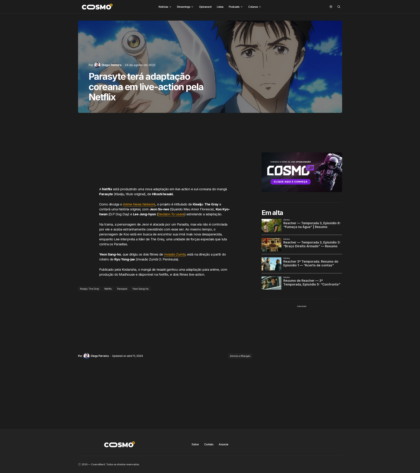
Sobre (195, 444)
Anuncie (223, 444)
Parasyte (122, 288)
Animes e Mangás (240, 356)
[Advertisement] (165, 153)
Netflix (108, 288)
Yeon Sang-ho (140, 288)
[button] (331, 6)
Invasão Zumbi (174, 254)
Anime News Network (139, 204)
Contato (209, 444)
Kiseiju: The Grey (89, 288)
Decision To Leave (171, 214)
